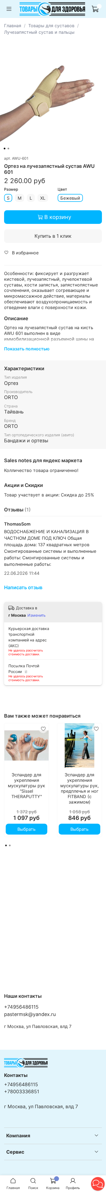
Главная (12, 25)
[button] (98, 1184)
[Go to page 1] (6, 845)
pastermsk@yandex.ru (30, 1014)
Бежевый (70, 198)
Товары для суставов (51, 25)
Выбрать (26, 829)
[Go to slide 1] (4, 148)
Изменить (36, 615)
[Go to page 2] (10, 845)
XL (42, 198)
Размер (11, 189)
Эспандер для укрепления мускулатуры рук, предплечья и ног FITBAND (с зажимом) (79, 788)
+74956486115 (21, 1007)
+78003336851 (21, 1091)
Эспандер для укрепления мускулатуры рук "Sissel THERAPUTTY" (26, 785)
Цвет (62, 189)
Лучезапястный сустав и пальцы (39, 32)
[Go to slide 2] (8, 148)
